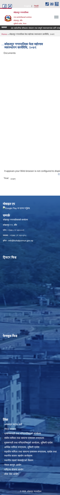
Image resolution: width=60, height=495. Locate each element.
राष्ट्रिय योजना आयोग (13, 469)
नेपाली (36, 6)
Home (4, 34)
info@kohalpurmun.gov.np (20, 240)
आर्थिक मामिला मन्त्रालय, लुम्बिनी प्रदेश (21, 447)
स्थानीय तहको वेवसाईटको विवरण (18, 460)
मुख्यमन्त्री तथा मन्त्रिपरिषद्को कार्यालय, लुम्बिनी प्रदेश (28, 442)
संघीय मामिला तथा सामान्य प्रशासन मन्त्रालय (24, 438)
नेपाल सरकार (10, 429)
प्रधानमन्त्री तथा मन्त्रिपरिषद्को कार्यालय (22, 433)
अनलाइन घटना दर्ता (13, 424)
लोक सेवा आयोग (11, 474)
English (27, 6)
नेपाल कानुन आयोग (12, 465)
